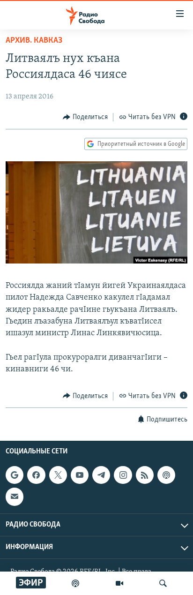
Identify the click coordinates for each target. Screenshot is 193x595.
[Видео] (119, 583)
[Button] (85, 117)
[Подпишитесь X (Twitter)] (58, 475)
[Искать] (163, 583)
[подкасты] (75, 583)
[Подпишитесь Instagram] (123, 475)
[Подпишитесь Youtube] (80, 475)
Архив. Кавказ (34, 41)
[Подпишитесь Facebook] (36, 475)
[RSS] (145, 475)
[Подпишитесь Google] (14, 475)
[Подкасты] (166, 475)
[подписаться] (14, 496)
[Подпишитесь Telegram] (101, 475)
